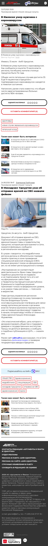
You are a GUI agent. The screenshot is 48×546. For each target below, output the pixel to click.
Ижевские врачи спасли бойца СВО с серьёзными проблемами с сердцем (24, 424)
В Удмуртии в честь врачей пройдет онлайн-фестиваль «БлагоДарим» (27, 148)
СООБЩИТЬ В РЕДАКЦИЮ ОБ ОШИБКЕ (19, 468)
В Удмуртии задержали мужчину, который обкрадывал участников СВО (26, 431)
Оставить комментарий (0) (24, 111)
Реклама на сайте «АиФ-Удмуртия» (19, 461)
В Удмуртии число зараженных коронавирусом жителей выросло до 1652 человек (26, 171)
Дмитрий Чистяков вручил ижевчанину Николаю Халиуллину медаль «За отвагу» (26, 402)
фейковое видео (20, 340)
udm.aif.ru (17, 338)
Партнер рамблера (21, 534)
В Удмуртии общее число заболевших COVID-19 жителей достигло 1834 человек (28, 140)
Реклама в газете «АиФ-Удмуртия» (19, 458)
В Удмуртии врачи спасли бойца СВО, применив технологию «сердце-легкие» (25, 409)
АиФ (17, 57)
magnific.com (15, 229)
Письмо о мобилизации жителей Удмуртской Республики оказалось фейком (27, 417)
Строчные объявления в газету (17, 464)
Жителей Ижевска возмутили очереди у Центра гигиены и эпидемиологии (25, 163)
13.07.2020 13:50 (7, 9)
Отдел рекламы (9, 455)
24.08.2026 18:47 (7, 183)
